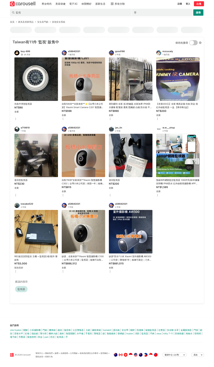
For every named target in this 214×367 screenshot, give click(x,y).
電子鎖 (13, 337)
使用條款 (104, 353)
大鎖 (88, 330)
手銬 (152, 333)
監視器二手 (62, 337)
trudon (129, 333)
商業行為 (49, 356)
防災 (52, 337)
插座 (62, 333)
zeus (159, 333)
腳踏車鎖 (96, 330)
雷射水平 (18, 333)
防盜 (40, 337)
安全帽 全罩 (173, 330)
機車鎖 (52, 330)
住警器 (161, 330)
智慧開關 (70, 333)
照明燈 (197, 333)
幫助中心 (39, 353)
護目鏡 (116, 330)
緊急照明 (31, 337)
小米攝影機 (35, 330)
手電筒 (88, 333)
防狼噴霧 (179, 333)
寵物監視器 (150, 330)
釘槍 (27, 333)
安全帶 (125, 330)
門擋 (196, 330)
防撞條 (140, 330)
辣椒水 (189, 333)
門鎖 (45, 330)
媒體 (56, 353)
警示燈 (43, 333)
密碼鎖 (121, 333)
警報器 (97, 333)
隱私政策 (39, 356)
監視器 (144, 333)
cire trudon (15, 330)
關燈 (132, 330)
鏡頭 (60, 330)
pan (46, 337)
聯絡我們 (49, 353)
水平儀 (80, 333)
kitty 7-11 (168, 333)
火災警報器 (78, 330)
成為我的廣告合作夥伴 (89, 353)
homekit (107, 330)
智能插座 (111, 333)
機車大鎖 (53, 333)
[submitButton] (198, 12)
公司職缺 (74, 353)
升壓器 (22, 337)
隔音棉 (67, 330)
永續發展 (64, 353)
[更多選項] (15, 119)
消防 (137, 333)
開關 (25, 330)
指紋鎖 (34, 333)
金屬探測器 (186, 330)
